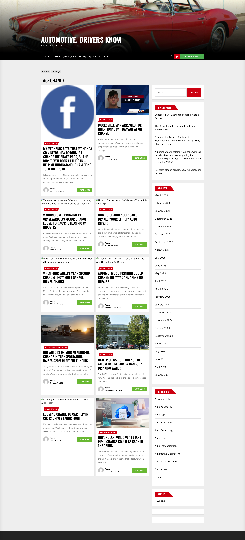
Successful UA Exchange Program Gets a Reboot (177, 116)
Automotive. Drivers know (81, 39)
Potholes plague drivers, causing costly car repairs (178, 171)
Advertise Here (51, 56)
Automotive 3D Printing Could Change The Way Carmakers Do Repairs (120, 277)
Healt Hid (160, 501)
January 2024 (162, 374)
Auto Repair (161, 414)
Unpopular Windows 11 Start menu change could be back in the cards (120, 441)
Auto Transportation (56, 347)
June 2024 (160, 359)
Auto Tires (160, 438)
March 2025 (161, 289)
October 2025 (162, 234)
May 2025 (160, 273)
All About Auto (108, 432)
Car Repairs (51, 143)
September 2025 (164, 242)
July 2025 (160, 257)
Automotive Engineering (168, 453)
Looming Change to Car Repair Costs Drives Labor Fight (65, 416)
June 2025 (160, 265)
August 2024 (162, 343)
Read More (85, 190)
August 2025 (162, 249)
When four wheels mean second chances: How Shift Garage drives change (66, 277)
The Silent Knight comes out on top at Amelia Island (175, 128)
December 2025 (163, 218)
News (158, 477)
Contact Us (69, 56)
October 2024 (162, 328)
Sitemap (103, 56)
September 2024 (164, 335)
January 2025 (162, 304)
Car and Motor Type (166, 461)
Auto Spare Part (163, 422)
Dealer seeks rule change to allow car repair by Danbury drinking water (120, 364)
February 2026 (163, 203)
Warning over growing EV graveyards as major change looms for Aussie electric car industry (65, 221)
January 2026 (162, 210)
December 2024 (163, 312)
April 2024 (160, 367)
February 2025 (163, 296)
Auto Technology (164, 430)
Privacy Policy (87, 56)
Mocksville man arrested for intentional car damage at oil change (120, 129)
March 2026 (161, 195)
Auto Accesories (163, 406)
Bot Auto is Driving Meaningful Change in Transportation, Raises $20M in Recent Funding (66, 356)
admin (52, 189)
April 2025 (160, 281)
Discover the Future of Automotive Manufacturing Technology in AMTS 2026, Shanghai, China (177, 140)
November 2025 (163, 226)
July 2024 (160, 351)
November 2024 (163, 320)
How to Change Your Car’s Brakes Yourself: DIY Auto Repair (117, 219)
